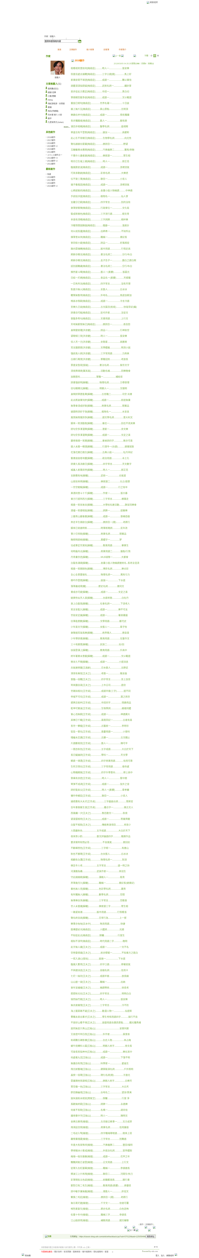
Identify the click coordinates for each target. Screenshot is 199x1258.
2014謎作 (51, 152)
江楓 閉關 (52, 96)
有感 (49, 174)
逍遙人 (57, 78)
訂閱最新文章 (86, 39)
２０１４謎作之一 (54, 155)
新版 (62, 19)
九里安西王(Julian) (56, 122)
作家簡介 (122, 50)
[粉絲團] (23, 1254)
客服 (106, 1252)
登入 (157, 1256)
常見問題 (67, 1252)
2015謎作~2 (52, 146)
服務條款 (76, 1252)
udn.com (154, 1251)
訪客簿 (106, 50)
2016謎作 (51, 143)
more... (67, 127)
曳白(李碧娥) (53, 111)
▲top (156, 1247)
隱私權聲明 (98, 1252)
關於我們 (58, 1252)
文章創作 (73, 50)
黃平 (50, 118)
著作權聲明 (87, 1252)
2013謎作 (51, 164)
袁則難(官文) (53, 89)
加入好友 (48, 39)
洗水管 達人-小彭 (55, 115)
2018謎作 (51, 177)
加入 (163, 1256)
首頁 (59, 50)
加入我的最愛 (73, 39)
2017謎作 (51, 140)
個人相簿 (90, 50)
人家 (48, 19)
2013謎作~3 (52, 158)
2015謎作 (51, 149)
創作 (141, 1224)
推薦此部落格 (59, 39)
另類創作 (149, 1224)
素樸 (50, 107)
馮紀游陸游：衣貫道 (56, 104)
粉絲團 (28, 1256)
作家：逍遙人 (50, 36)
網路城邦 (154, 2)
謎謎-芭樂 (52, 92)
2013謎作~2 (52, 161)
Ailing (50, 100)
